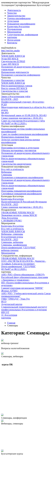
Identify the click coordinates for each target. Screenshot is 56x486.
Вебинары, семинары (12, 234)
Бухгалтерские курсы (12, 237)
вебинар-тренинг (10, 250)
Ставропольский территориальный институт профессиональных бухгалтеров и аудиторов (24, 308)
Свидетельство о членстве (14, 91)
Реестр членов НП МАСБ (14, 88)
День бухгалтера (9, 218)
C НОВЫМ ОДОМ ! (11, 220)
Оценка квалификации (19, 18)
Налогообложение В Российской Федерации (24, 201)
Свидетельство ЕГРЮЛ (13, 61)
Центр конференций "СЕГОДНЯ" (18, 247)
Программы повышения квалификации (21, 191)
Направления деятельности (15, 72)
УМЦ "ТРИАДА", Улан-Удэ (15, 299)
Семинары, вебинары (12, 242)
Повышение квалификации (21, 23)
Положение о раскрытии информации (20, 75)
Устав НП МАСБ (9, 58)
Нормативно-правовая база (15, 137)
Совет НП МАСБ (10, 64)
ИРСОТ (5, 312)
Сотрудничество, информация (22, 34)
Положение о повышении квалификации (22, 177)
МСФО (5, 112)
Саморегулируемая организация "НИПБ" (22, 288)
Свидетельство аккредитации (16, 164)
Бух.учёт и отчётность (12, 169)
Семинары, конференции (14, 245)
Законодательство (16, 15)
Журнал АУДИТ (9, 290)
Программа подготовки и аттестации (20, 147)
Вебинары (6, 172)
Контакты (12, 42)
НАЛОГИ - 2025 (9, 99)
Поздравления (14, 29)
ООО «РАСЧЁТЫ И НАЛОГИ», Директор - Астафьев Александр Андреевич (23, 262)
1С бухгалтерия (9, 315)
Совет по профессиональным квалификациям (24, 134)
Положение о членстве (12, 80)
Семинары (6, 174)
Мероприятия (14, 32)
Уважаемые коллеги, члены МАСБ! (19, 215)
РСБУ (4, 104)
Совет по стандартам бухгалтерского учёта (23, 120)
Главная (11, 323)
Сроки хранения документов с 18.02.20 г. (22, 118)
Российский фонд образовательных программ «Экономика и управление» (24, 278)
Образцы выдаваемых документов (18, 150)
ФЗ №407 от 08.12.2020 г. (14, 123)
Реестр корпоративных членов (16, 85)
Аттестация (13, 21)
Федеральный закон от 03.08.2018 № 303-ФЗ (23, 115)
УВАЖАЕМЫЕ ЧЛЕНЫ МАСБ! (17, 212)
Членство (12, 13)
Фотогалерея (13, 40)
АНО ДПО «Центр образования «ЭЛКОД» (23, 274)
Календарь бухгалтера (18, 26)
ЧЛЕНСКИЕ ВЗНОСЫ (13, 56)
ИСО (3, 301)
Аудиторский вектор (11, 304)
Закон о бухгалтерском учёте (15, 96)
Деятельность (14, 10)
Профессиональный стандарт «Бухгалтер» (22, 102)
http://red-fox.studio (10, 50)
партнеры (12, 37)
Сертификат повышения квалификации (21, 193)
